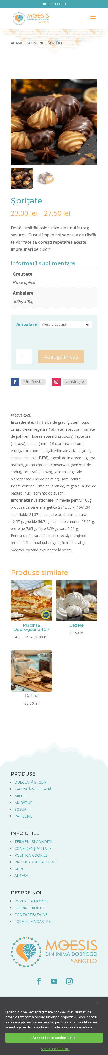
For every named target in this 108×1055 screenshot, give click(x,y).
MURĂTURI (24, 802)
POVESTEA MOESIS (30, 901)
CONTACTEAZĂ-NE (30, 914)
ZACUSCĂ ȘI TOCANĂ (32, 788)
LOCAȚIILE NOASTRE (32, 921)
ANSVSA (21, 875)
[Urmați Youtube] (54, 981)
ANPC (19, 868)
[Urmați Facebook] (15, 382)
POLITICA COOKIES (31, 855)
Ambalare (26, 324)
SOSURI (21, 809)
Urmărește (33, 381)
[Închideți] (97, 1002)
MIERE (19, 795)
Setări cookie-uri (55, 1048)
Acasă (16, 42)
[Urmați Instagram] (56, 382)
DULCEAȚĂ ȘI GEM (30, 782)
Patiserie (35, 42)
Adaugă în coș (61, 356)
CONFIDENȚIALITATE (32, 848)
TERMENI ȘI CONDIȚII (33, 841)
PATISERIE (23, 816)
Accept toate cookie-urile (54, 1037)
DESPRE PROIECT (29, 907)
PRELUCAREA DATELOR (35, 861)
